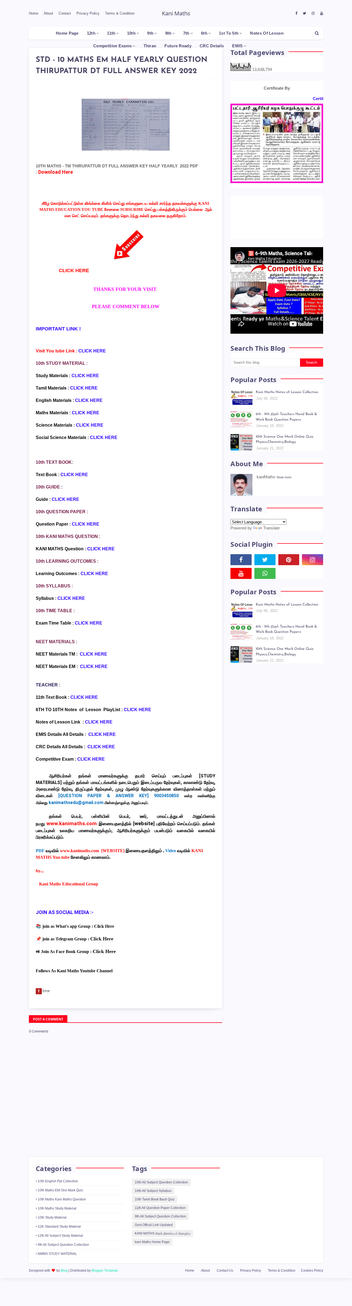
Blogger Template (105, 1270)
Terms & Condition (119, 13)
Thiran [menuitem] (150, 45)
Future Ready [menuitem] (177, 45)
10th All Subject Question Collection (161, 1182)
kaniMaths (266, 476)
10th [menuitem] (131, 33)
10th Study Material (52, 1217)
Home (33, 13)
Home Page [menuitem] (67, 33)
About (48, 13)
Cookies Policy (312, 1270)
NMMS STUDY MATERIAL (57, 1254)
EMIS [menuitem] (237, 45)
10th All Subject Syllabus (153, 1191)
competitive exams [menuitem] (112, 45)
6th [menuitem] (204, 33)
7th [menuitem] (186, 33)
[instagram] (313, 13)
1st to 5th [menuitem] (228, 33)
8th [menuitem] (168, 33)
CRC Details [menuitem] (212, 45)
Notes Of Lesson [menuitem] (267, 33)
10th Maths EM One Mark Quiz (60, 1190)
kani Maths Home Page (152, 1242)
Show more (284, 477)
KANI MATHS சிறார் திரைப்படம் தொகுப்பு (162, 1233)
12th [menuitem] (91, 33)
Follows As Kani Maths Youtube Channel (74, 970)
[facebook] (296, 13)
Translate (271, 528)
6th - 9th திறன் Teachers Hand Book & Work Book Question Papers (286, 416)
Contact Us (225, 1270)
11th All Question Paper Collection (160, 1208)
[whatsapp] (265, 573)
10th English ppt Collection (58, 1181)
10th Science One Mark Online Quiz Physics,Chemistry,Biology (285, 439)
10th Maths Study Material (57, 1208)
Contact (65, 13)
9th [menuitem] (150, 33)
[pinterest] (288, 559)
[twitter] (304, 13)
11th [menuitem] (111, 33)
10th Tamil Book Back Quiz (155, 1199)
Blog (64, 1270)
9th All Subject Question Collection (63, 1245)
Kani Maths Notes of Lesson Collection (287, 392)
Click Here (104, 926)
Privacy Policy (88, 13)
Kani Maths (176, 13)
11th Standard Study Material (59, 1226)
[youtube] (321, 13)
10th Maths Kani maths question (62, 1199)
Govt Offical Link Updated (154, 1225)
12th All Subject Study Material (60, 1236)
